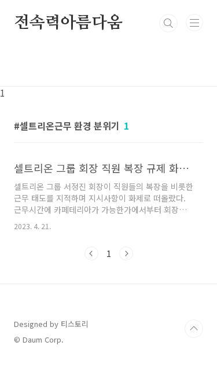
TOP (194, 328)
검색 (168, 23)
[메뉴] (194, 22)
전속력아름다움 (68, 23)
